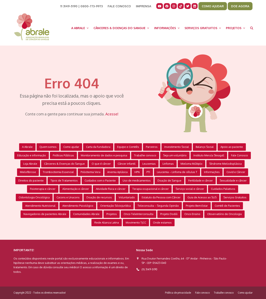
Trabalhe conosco (224, 292)
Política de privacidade (178, 292)
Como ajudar (245, 292)
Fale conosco (202, 292)
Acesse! (111, 114)
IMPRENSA (143, 6)
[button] (252, 28)
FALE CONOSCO (119, 6)
